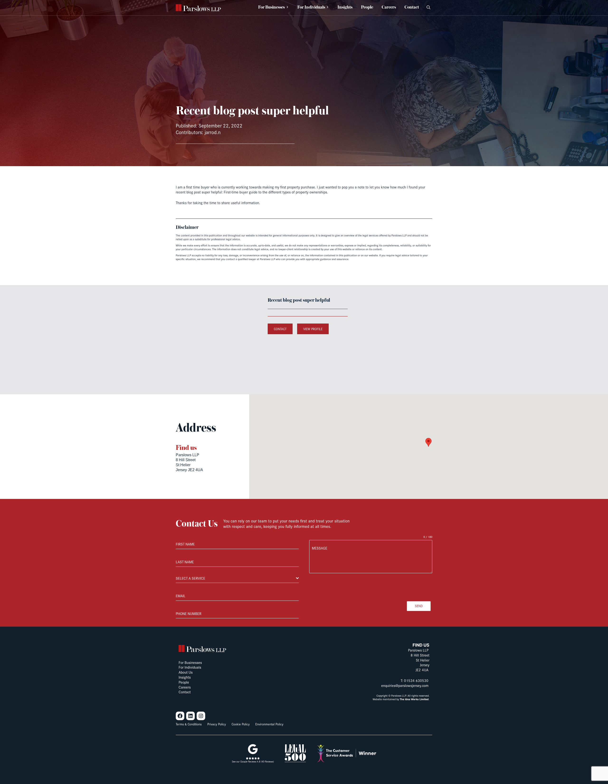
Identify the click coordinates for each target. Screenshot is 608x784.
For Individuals (311, 7)
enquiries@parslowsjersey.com (404, 685)
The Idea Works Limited (414, 699)
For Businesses (271, 7)
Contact (280, 329)
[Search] (428, 8)
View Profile (313, 329)
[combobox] (237, 578)
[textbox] (236, 578)
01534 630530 (416, 680)
